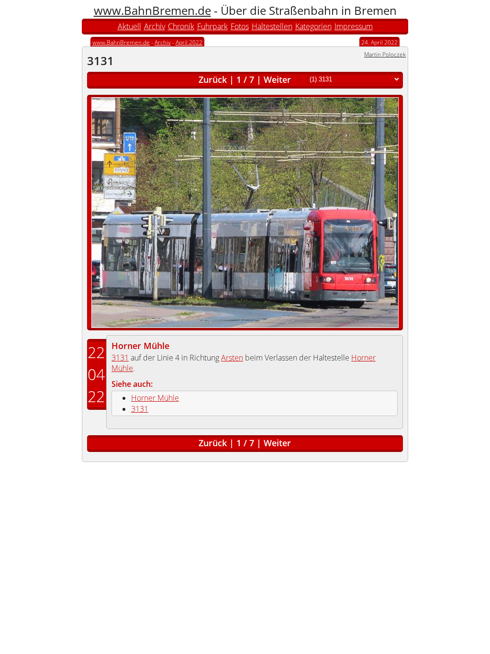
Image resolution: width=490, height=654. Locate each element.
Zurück (213, 79)
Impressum (353, 26)
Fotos (240, 26)
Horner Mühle (140, 345)
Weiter (277, 79)
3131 (120, 357)
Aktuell (129, 26)
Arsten (232, 357)
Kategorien (313, 26)
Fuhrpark (212, 26)
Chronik (181, 26)
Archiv (154, 26)
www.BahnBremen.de (152, 10)
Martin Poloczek (385, 54)
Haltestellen (272, 26)
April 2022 (189, 42)
